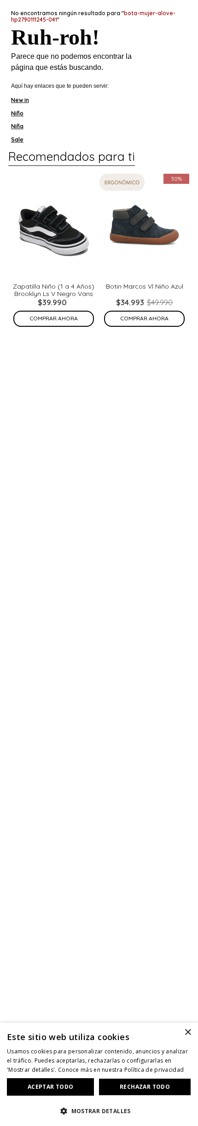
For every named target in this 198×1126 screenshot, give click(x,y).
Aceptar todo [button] (51, 1087)
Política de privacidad (154, 1070)
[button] (99, 1110)
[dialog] (99, 1074)
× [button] (187, 1032)
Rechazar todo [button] (145, 1087)
